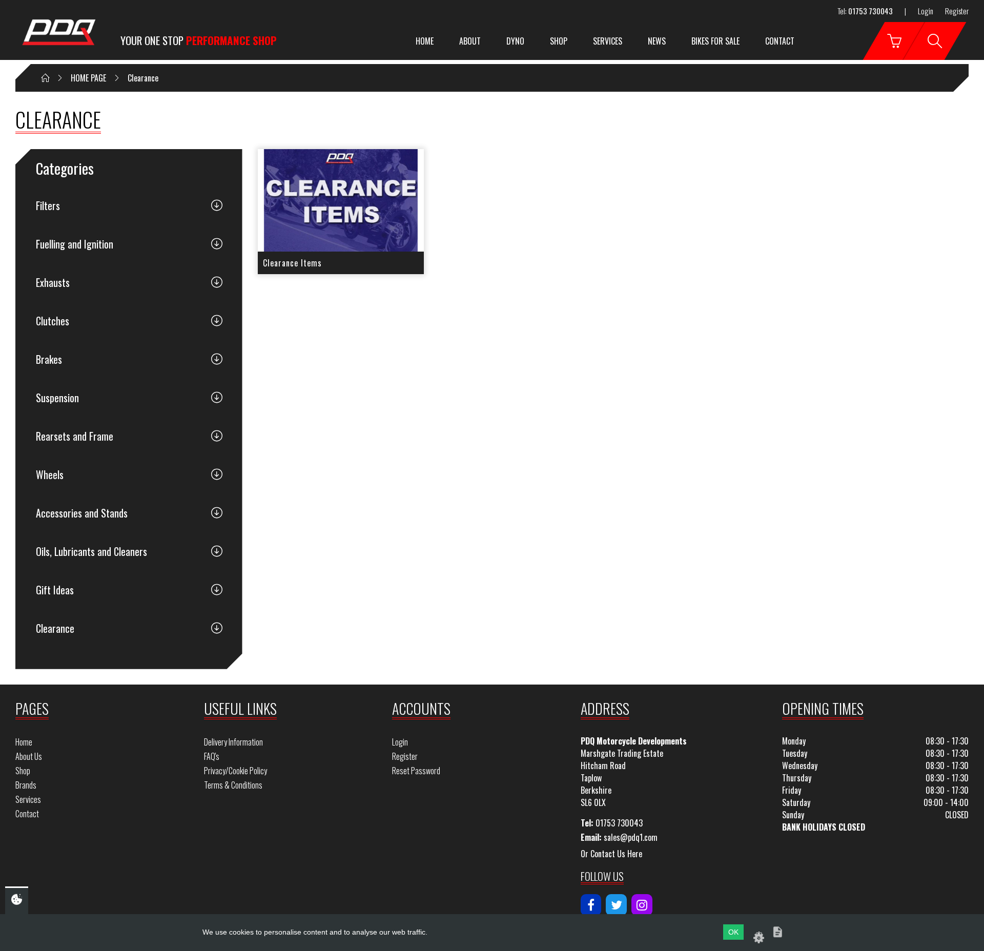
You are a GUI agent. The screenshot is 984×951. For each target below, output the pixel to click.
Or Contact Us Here (611, 853)
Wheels (50, 474)
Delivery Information (233, 742)
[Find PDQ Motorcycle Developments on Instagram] (641, 905)
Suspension (57, 397)
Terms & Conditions (233, 785)
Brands (25, 785)
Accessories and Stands (82, 513)
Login (925, 10)
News (657, 41)
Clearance (55, 628)
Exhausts (53, 282)
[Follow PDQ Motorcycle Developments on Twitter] (616, 905)
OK (733, 932)
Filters (48, 205)
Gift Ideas (55, 589)
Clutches (52, 320)
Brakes (49, 359)
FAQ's (211, 756)
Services (607, 41)
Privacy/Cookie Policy (235, 770)
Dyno (515, 41)
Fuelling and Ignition (74, 244)
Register (957, 10)
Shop (558, 41)
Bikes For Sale (715, 41)
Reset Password (416, 770)
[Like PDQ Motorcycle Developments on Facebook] (591, 905)
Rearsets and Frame (74, 436)
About (470, 41)
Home (425, 41)
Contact (779, 41)
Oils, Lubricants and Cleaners (91, 551)
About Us (28, 756)
